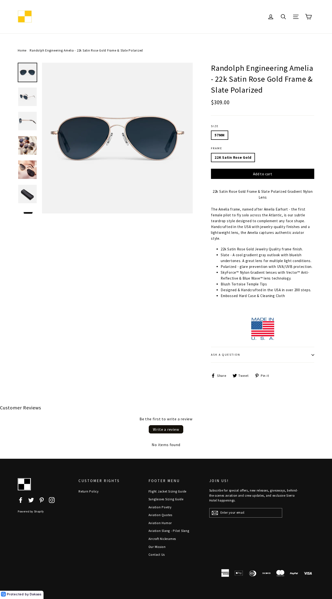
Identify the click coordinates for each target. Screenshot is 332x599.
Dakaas (36, 594)
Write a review (166, 429)
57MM (220, 135)
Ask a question (225, 354)
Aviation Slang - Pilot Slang (169, 531)
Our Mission (157, 547)
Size (215, 126)
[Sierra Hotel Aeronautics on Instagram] (52, 500)
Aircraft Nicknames (162, 539)
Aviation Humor (160, 523)
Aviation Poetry (160, 507)
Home (22, 50)
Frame (216, 148)
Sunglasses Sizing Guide (166, 499)
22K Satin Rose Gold (233, 157)
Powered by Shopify (31, 511)
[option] (117, 138)
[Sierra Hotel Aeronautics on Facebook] (21, 500)
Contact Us (157, 555)
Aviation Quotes (160, 515)
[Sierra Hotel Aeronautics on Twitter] (31, 500)
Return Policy (89, 491)
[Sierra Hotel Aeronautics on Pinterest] (41, 500)
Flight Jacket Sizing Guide (168, 491)
